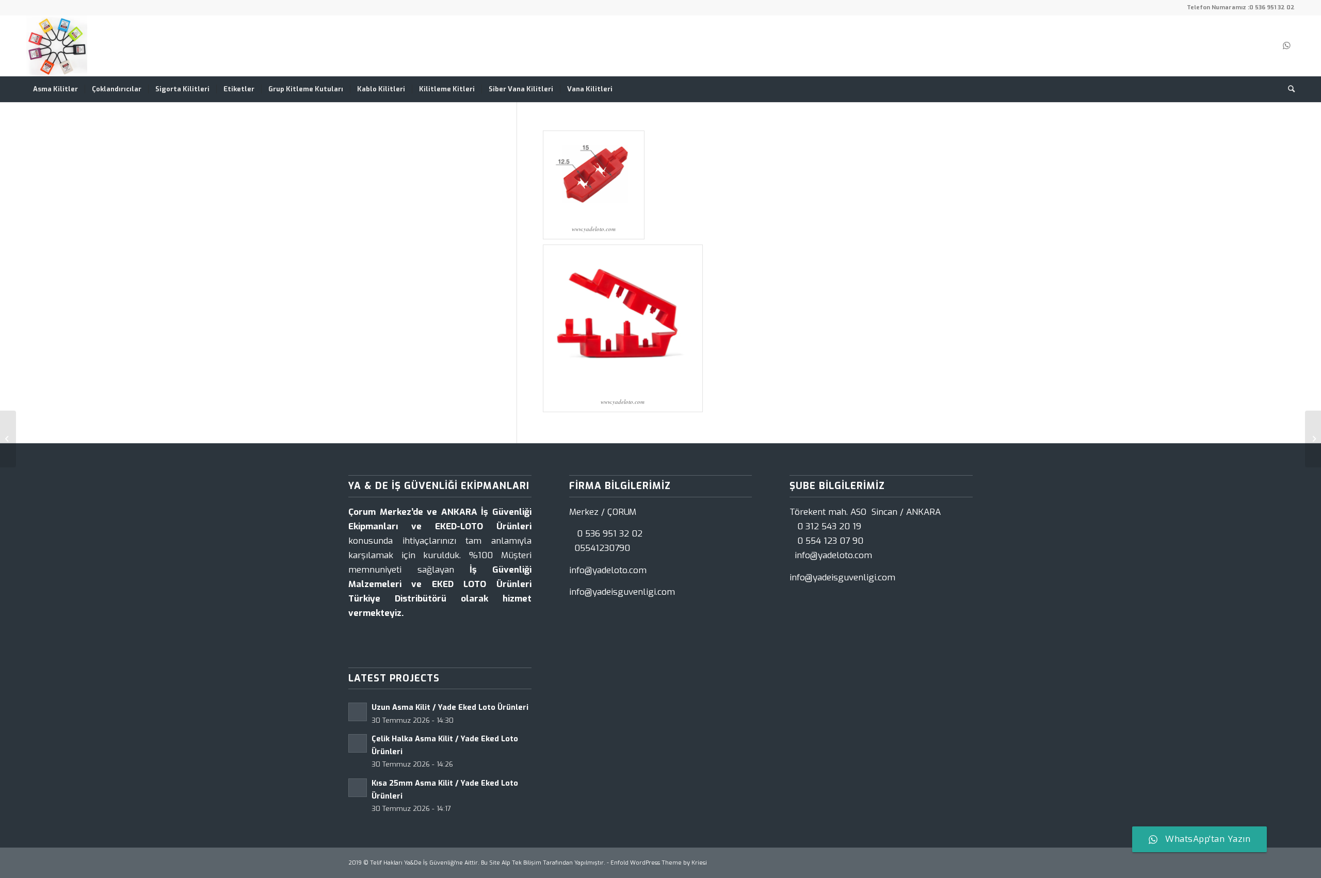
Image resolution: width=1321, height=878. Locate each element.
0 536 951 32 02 (1272, 7)
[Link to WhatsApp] (1287, 46)
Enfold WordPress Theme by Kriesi (658, 863)
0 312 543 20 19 (829, 526)
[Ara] (1288, 89)
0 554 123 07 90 (830, 541)
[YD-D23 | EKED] (8, 439)
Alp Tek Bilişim (521, 863)
